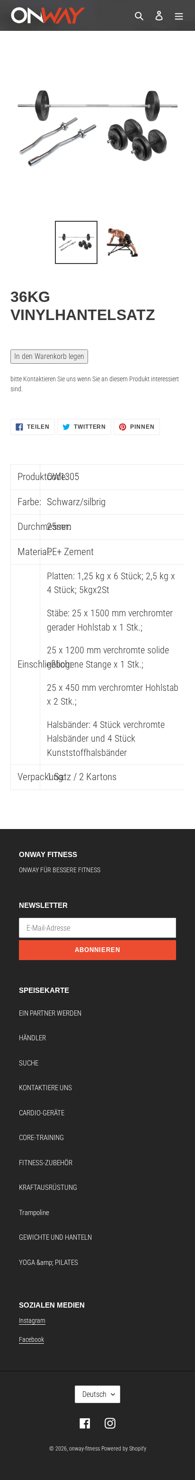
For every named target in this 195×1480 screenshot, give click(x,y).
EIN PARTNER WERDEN (50, 1013)
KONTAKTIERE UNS (45, 1088)
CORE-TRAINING (41, 1137)
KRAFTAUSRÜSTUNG (48, 1187)
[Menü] (179, 15)
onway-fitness (84, 1448)
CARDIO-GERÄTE (41, 1113)
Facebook (31, 1339)
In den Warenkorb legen (49, 356)
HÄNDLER (32, 1038)
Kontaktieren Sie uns (49, 379)
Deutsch (94, 1394)
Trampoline (34, 1212)
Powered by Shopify (123, 1448)
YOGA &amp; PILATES (48, 1262)
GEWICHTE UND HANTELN (55, 1237)
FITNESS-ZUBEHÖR (45, 1163)
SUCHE (28, 1063)
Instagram (32, 1320)
